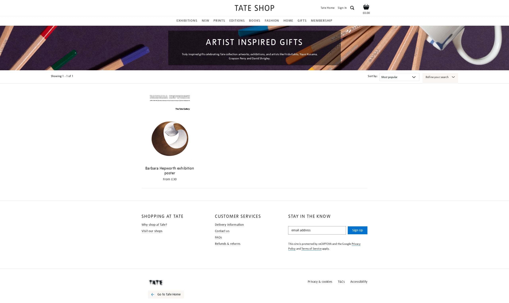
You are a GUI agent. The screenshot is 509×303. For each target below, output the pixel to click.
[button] (352, 8)
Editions (237, 21)
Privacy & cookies (320, 282)
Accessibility (358, 282)
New (205, 21)
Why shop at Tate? (154, 225)
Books (254, 21)
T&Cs (341, 282)
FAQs (218, 237)
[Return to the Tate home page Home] (254, 8)
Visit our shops (152, 231)
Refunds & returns (227, 244)
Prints (219, 21)
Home (288, 21)
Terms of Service (311, 248)
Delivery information (229, 225)
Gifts (302, 21)
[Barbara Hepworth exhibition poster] (170, 127)
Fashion (272, 21)
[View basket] (366, 7)
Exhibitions (187, 21)
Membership (321, 21)
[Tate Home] (173, 282)
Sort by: (372, 76)
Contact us (222, 231)
